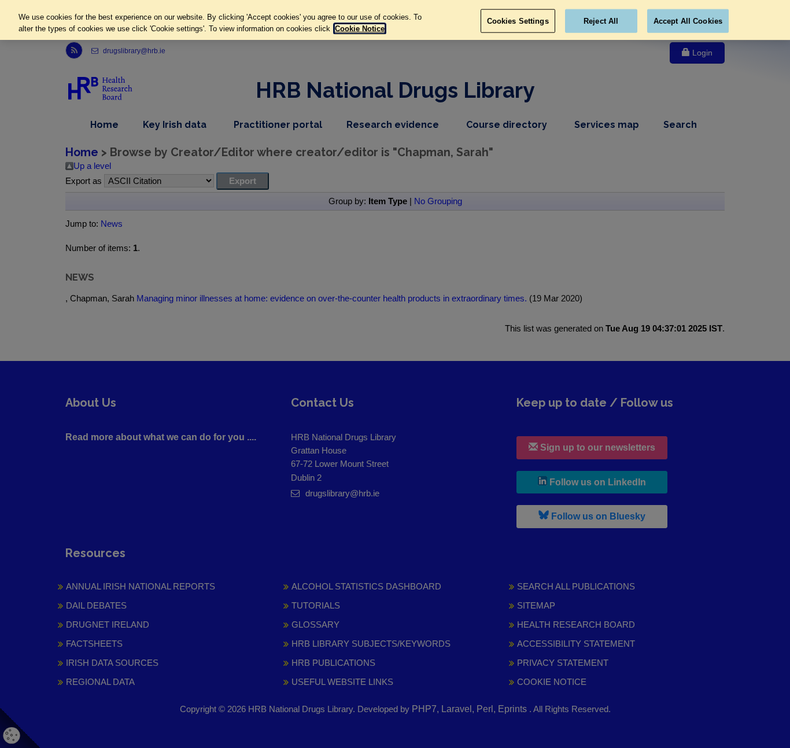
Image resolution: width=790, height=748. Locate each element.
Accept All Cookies (688, 20)
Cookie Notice (360, 28)
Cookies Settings (518, 20)
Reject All (601, 20)
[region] (395, 20)
